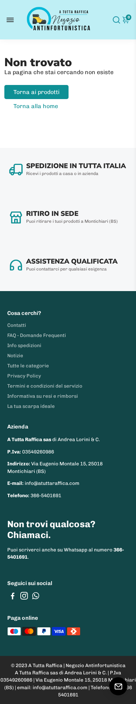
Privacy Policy (24, 376)
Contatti (16, 325)
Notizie (15, 355)
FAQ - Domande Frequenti (36, 335)
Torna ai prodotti (36, 92)
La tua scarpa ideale (31, 406)
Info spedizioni (24, 345)
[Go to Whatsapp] (36, 597)
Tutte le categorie (28, 365)
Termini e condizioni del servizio (44, 386)
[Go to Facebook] (13, 597)
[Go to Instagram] (24, 597)
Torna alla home (35, 106)
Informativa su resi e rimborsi (42, 396)
